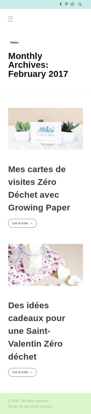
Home (14, 42)
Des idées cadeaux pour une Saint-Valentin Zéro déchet (36, 331)
